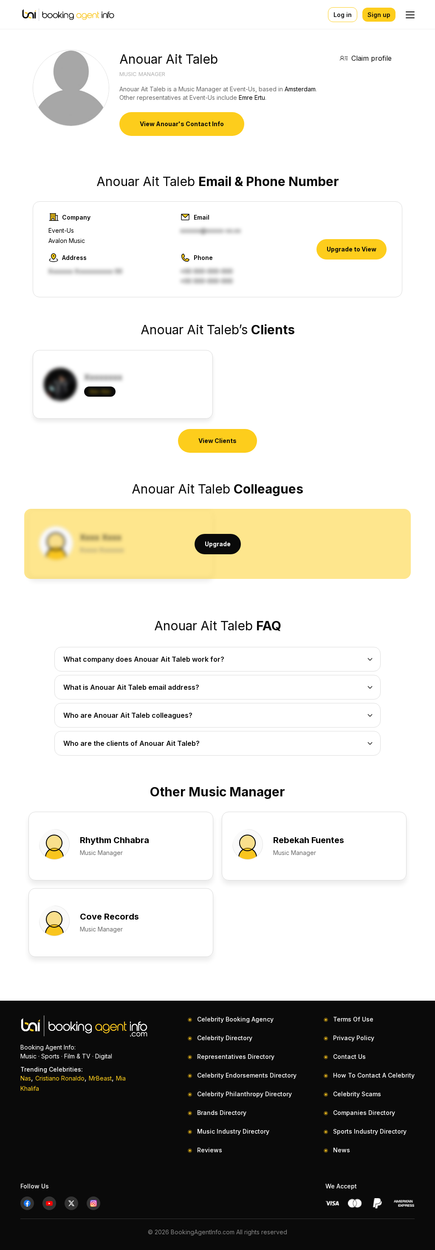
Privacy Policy (353, 1037)
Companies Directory (364, 1112)
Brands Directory (221, 1112)
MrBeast (100, 1078)
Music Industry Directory (233, 1131)
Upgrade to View (351, 249)
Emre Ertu (252, 97)
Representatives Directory (235, 1056)
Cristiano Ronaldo (60, 1078)
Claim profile (371, 58)
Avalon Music (66, 240)
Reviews (209, 1150)
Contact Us (349, 1056)
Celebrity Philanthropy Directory (244, 1094)
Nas (25, 1078)
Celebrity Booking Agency (235, 1019)
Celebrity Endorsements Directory (247, 1075)
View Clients (217, 440)
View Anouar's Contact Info (182, 123)
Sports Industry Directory (370, 1131)
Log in (342, 14)
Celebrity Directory (224, 1037)
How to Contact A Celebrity (374, 1075)
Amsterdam (300, 89)
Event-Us (61, 230)
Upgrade (218, 543)
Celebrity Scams (357, 1094)
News (341, 1150)
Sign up (378, 14)
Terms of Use (353, 1019)
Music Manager (142, 74)
